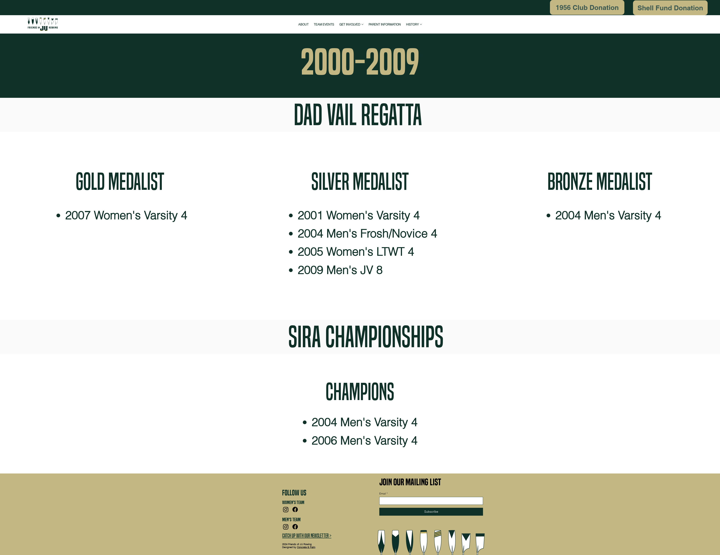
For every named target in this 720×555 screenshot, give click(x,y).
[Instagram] (285, 509)
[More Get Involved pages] (362, 24)
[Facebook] (295, 509)
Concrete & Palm (306, 547)
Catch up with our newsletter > (306, 535)
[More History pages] (421, 24)
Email (383, 493)
